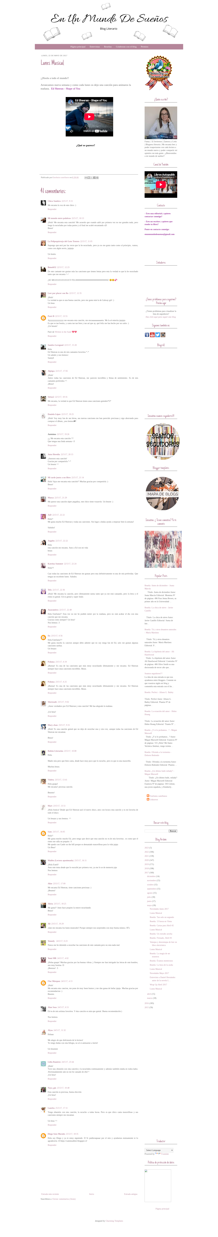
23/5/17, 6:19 (61, 662)
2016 (147, 1003)
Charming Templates (114, 1221)
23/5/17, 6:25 (61, 682)
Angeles (51, 541)
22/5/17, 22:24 (70, 564)
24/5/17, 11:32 (60, 1030)
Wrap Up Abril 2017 (158, 985)
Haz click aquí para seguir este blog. (161, 317)
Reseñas (108, 46)
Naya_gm (52, 1088)
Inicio (91, 1194)
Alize (50, 883)
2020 (147, 860)
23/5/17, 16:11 (80, 860)
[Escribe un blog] (88, 177)
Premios (144, 46)
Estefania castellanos (158, 796)
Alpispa (51, 371)
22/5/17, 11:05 (86, 241)
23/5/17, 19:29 (57, 924)
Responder (52, 209)
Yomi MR (52, 958)
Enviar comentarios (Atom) (64, 1199)
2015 (147, 1007)
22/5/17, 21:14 (77, 477)
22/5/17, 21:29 (61, 498)
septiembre (151, 889)
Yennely (51, 941)
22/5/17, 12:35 (75, 293)
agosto (149, 893)
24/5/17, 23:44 (68, 1062)
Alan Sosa (52, 1007)
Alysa (50, 1030)
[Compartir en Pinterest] (97, 177)
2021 (147, 856)
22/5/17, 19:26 (63, 434)
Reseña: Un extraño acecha (161, 934)
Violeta (51, 780)
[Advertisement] (162, 810)
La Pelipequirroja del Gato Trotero (63, 241)
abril (149, 994)
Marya (51, 498)
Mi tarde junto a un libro (59, 477)
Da (49, 636)
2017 (147, 873)
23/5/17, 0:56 (56, 636)
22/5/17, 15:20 (70, 345)
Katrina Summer (55, 564)
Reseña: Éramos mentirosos (161, 961)
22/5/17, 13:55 (61, 316)
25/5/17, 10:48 (63, 1088)
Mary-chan (53, 725)
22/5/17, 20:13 (67, 454)
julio (149, 897)
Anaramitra (53, 610)
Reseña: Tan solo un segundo (162, 917)
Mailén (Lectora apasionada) (61, 860)
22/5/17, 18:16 (61, 397)
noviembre (151, 880)
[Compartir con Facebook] (94, 177)
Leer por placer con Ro (58, 293)
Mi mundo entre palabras (59, 218)
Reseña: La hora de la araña (161, 965)
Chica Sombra (54, 201)
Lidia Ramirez (54, 1062)
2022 (147, 852)
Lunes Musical (156, 913)
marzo (149, 998)
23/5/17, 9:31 (64, 725)
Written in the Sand (63, 332)
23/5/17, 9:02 (63, 702)
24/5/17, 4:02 (63, 958)
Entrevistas (95, 46)
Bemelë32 (52, 267)
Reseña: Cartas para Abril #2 (162, 925)
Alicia (50, 904)
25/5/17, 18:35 (72, 1134)
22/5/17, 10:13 (78, 218)
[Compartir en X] (91, 177)
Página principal (77, 46)
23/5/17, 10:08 (70, 751)
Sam (50, 832)
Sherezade (52, 702)
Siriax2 (51, 397)
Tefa (50, 590)
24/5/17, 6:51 (63, 1007)
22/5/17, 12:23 (63, 267)
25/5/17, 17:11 (61, 1108)
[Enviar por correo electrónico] (86, 177)
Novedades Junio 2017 (159, 909)
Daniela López (54, 414)
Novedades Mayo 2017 (159, 973)
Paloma (51, 662)
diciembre (151, 876)
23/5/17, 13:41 (61, 780)
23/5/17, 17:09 (59, 883)
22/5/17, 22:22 (58, 515)
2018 (147, 868)
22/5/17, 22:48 (65, 610)
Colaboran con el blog (126, 46)
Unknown (154, 799)
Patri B (51, 316)
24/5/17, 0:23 (61, 941)
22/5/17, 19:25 (67, 414)
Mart (50, 806)
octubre (150, 885)
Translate (165, 1154)
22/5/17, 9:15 (67, 201)
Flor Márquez (54, 981)
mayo (149, 905)
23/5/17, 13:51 (59, 806)
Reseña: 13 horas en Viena (161, 921)
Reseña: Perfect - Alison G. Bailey (159, 692)
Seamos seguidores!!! (154, 673)
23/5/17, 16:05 (59, 832)
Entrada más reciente (50, 1194)
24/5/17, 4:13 (66, 981)
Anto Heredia (54, 454)
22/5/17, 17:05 (61, 371)
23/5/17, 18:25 (60, 904)
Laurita (51, 1108)
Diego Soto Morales (56, 1134)
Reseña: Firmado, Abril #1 (161, 938)
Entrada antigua (130, 1194)
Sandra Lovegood (55, 345)
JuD (49, 515)
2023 (147, 848)
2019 (147, 864)
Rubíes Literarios (55, 751)
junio (149, 901)
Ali (49, 924)
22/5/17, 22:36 (58, 590)
